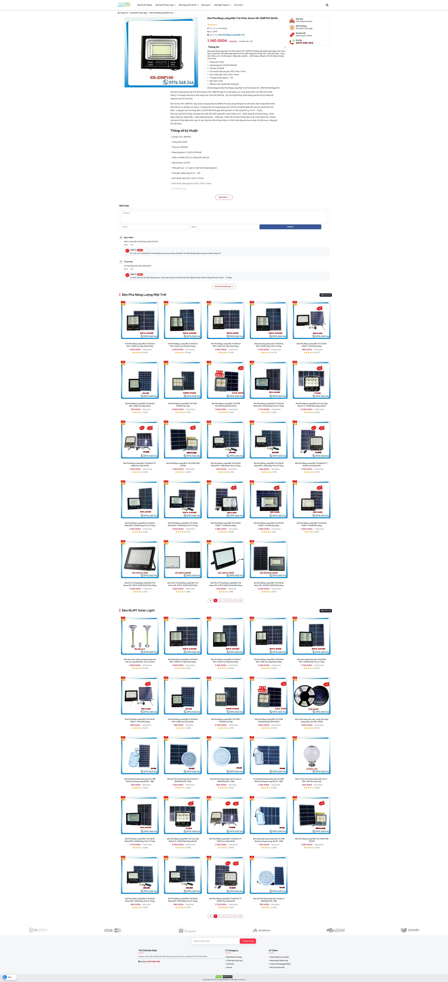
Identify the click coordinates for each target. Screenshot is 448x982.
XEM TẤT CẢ (326, 295)
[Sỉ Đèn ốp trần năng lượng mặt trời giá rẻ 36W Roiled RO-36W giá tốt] (183, 755)
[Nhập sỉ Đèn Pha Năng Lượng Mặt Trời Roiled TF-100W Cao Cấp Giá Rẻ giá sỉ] (140, 439)
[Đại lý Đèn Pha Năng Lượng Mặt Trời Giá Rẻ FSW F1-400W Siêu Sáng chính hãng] (269, 499)
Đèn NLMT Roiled (145, 5)
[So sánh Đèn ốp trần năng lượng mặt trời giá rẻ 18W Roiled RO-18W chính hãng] (269, 875)
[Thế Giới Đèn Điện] (124, 5)
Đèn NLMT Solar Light (138, 610)
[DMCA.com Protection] (224, 977)
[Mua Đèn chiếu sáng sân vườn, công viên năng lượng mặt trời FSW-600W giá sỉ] (312, 695)
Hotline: (150, 961)
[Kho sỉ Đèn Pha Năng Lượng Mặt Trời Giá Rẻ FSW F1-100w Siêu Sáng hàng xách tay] (312, 320)
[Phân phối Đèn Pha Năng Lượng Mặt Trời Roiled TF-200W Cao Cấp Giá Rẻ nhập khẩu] (312, 439)
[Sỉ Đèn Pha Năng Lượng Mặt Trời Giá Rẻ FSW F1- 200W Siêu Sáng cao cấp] (226, 499)
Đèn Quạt (205, 5)
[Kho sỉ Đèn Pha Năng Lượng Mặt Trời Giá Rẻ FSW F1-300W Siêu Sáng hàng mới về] (312, 499)
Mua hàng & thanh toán (279, 960)
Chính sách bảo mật (234, 960)
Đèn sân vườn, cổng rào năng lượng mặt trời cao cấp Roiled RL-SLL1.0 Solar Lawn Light (140, 661)
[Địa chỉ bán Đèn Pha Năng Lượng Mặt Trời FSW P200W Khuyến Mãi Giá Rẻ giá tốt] (226, 380)
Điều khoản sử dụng (234, 957)
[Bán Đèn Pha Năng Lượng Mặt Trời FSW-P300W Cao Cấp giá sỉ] (183, 380)
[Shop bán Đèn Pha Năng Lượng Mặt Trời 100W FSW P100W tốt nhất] (183, 439)
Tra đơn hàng (248, 941)
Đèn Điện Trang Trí (221, 5)
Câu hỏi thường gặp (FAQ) (280, 964)
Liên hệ (229, 967)
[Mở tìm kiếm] (327, 5)
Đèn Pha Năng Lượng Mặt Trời (231, 35)
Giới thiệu (230, 964)
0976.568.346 (304, 42)
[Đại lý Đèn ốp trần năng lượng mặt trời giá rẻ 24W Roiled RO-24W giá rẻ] (226, 755)
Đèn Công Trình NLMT (188, 5)
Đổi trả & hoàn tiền (277, 967)
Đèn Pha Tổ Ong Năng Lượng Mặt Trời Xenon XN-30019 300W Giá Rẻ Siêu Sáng (183, 585)
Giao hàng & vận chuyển (279, 957)
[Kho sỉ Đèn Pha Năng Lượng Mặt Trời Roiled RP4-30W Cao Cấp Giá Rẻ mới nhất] (140, 380)
